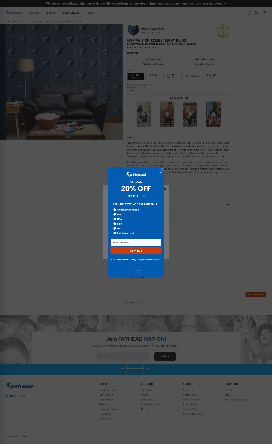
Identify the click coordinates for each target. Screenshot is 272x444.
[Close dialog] (161, 170)
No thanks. (136, 270)
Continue (136, 250)
